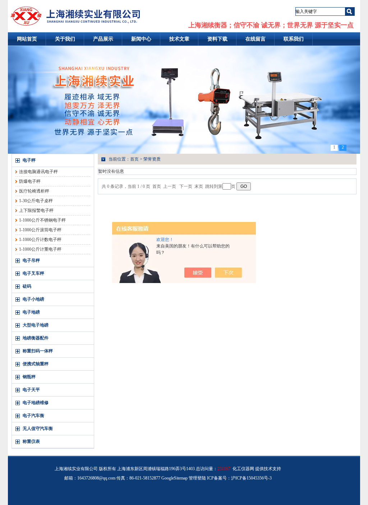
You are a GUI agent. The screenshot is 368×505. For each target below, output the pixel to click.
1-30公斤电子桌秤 (36, 200)
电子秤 (29, 160)
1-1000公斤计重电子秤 (40, 249)
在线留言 (255, 39)
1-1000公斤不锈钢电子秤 (42, 220)
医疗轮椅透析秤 (34, 191)
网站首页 (27, 39)
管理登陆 (197, 478)
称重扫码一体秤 (38, 350)
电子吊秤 (31, 260)
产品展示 (103, 39)
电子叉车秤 (33, 273)
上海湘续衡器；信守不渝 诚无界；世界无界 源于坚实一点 (271, 25)
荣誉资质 (152, 159)
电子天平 (31, 389)
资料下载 (217, 39)
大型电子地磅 (36, 325)
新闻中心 (141, 39)
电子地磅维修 (36, 402)
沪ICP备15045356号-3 (251, 478)
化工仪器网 (243, 468)
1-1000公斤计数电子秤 (40, 239)
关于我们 (65, 39)
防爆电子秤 (30, 181)
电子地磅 (31, 312)
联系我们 (294, 39)
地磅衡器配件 (36, 337)
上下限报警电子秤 (36, 210)
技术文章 (179, 39)
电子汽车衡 (33, 415)
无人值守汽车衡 (38, 428)
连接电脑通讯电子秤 (38, 171)
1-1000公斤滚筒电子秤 (40, 229)
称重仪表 (31, 441)
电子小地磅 (33, 299)
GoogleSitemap (174, 478)
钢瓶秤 (29, 376)
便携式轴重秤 (36, 363)
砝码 (27, 286)
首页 (134, 159)
